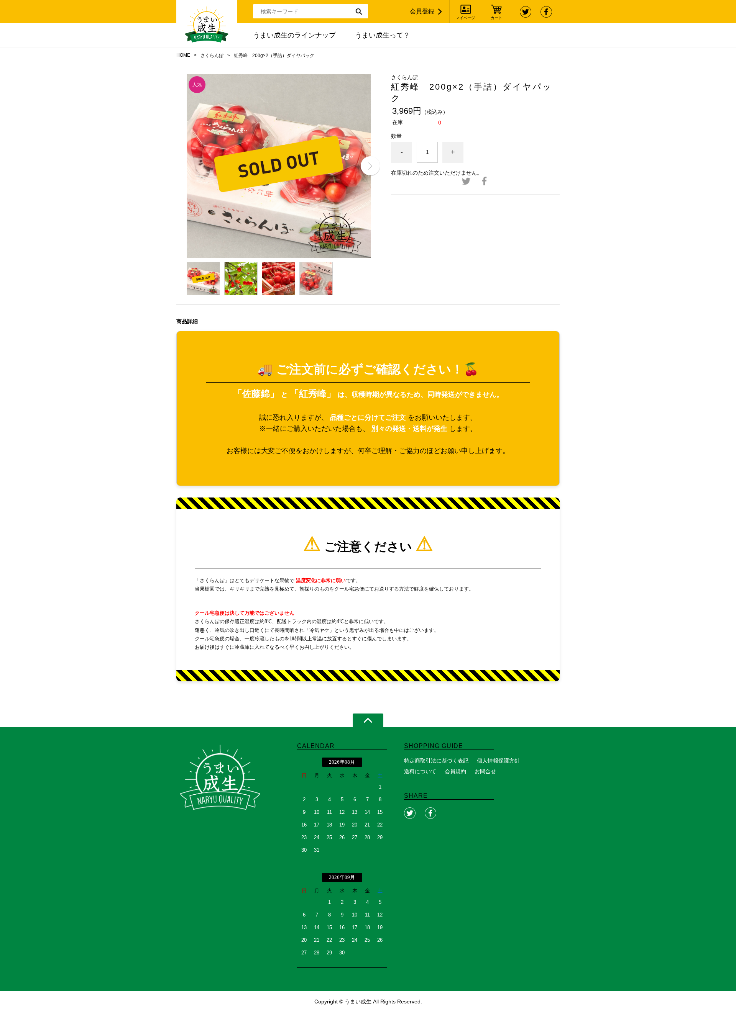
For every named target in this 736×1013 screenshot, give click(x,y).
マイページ (465, 18)
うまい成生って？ (382, 35)
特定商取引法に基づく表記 (436, 761)
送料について (420, 771)
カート (496, 18)
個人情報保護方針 (498, 761)
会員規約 (455, 771)
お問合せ (485, 771)
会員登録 (422, 11)
